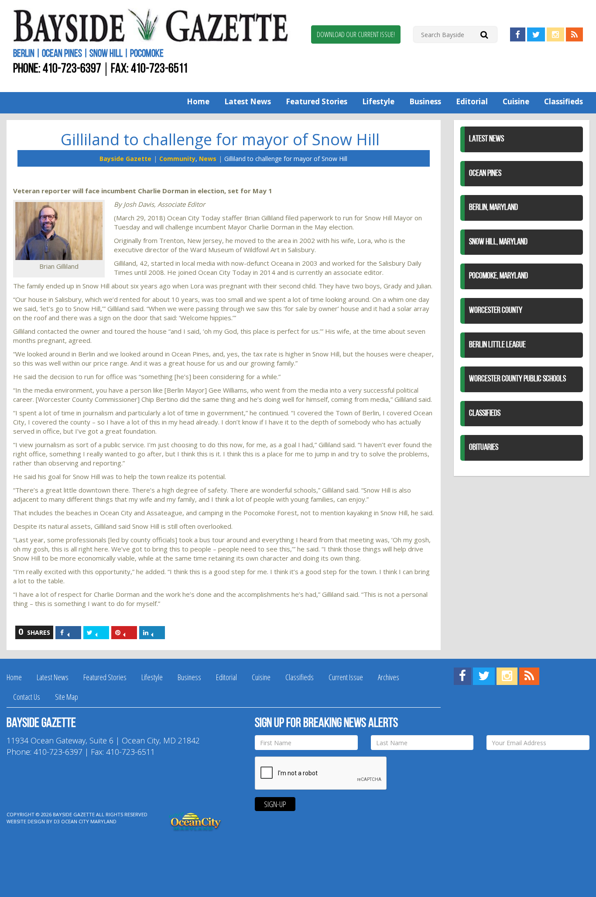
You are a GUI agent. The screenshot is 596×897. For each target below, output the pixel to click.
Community (177, 158)
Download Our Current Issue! (356, 34)
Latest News (247, 101)
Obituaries (483, 447)
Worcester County (495, 310)
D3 (57, 821)
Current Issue (346, 677)
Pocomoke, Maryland (498, 276)
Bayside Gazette (125, 158)
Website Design (26, 821)
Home (198, 101)
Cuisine (516, 101)
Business (425, 101)
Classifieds (563, 101)
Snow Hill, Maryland (498, 242)
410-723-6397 (72, 69)
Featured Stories (316, 101)
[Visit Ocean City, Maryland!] (195, 821)
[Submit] (484, 34)
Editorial (472, 101)
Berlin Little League (497, 345)
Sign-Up (275, 804)
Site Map (66, 697)
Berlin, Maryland (493, 207)
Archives (388, 677)
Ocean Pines (485, 173)
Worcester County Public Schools (517, 379)
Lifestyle (378, 101)
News (207, 158)
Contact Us (26, 697)
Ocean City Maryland (88, 821)
